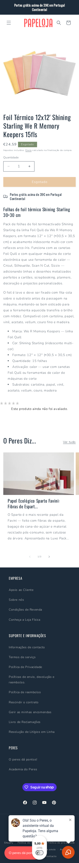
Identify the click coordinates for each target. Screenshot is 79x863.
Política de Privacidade (25, 667)
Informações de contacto (27, 647)
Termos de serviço (22, 657)
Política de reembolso (25, 692)
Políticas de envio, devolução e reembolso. (31, 679)
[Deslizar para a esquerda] (30, 557)
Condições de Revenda (25, 610)
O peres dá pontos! (23, 759)
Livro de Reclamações (25, 722)
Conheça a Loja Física (24, 620)
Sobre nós (16, 600)
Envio (28, 150)
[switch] (39, 852)
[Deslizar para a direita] (49, 557)
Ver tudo (69, 442)
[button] (9, 23)
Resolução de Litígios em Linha (32, 732)
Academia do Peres (23, 769)
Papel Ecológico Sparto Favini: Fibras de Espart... (34, 503)
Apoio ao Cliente (21, 590)
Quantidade (11, 157)
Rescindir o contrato (24, 702)
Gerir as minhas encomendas (30, 712)
